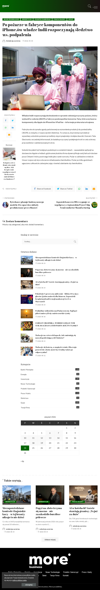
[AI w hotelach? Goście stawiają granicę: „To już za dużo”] (27, 284)
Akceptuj (28, 585)
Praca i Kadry (59, 19)
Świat (71, 19)
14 (58, 438)
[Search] (88, 6)
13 (50, 438)
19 (42, 443)
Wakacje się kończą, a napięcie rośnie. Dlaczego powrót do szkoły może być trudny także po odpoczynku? (56, 349)
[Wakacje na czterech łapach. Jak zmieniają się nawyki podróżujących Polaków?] (27, 338)
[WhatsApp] (6, 128)
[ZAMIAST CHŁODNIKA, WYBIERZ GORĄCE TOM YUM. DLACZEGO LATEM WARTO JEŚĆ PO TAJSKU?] (27, 326)
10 (25, 438)
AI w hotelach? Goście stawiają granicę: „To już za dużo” (83, 511)
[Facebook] (6, 120)
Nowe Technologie (11, 19)
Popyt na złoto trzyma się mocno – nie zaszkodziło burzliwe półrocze (49, 512)
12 (42, 438)
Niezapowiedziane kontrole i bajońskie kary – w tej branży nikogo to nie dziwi (14, 512)
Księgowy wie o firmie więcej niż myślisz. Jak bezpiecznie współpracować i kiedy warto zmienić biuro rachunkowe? (9, 171)
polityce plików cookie (19, 580)
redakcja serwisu (13, 529)
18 (33, 443)
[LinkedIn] (13, 128)
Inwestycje (26, 19)
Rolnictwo (24, 398)
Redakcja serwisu (13, 41)
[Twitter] (13, 120)
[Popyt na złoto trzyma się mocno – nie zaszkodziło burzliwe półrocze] (27, 272)
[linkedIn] (87, 189)
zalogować (16, 224)
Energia (23, 374)
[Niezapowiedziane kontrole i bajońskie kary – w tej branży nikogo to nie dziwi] (27, 260)
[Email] (9, 135)
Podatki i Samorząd (42, 19)
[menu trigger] (94, 6)
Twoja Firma (25, 408)
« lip (22, 461)
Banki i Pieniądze (27, 370)
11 (33, 438)
